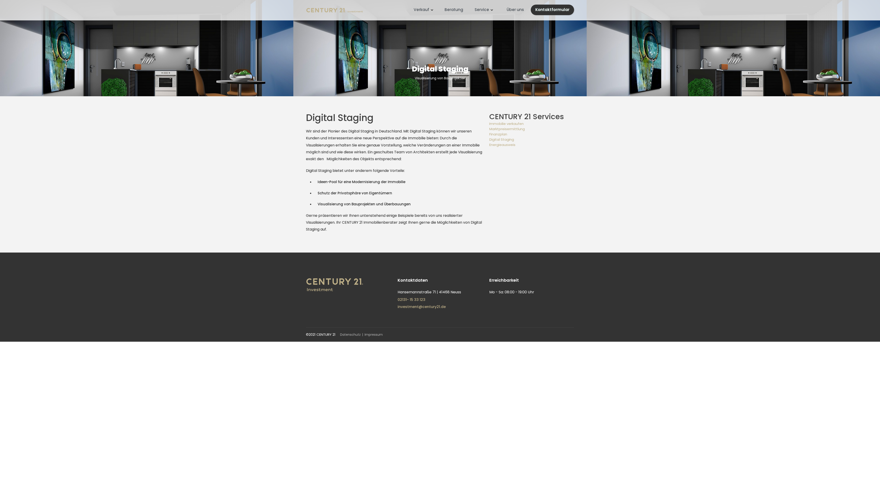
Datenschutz (350, 334)
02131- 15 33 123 (411, 299)
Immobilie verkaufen (506, 123)
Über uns (515, 9)
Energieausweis (502, 144)
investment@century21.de (422, 307)
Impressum (374, 334)
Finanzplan (498, 134)
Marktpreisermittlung (507, 128)
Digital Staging (501, 139)
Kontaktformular (552, 9)
